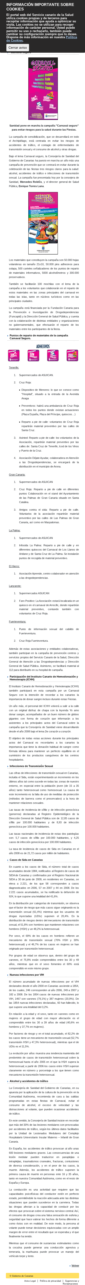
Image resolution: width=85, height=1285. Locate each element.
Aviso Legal (30, 1281)
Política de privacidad (50, 1281)
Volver (75, 1265)
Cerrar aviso (17, 47)
